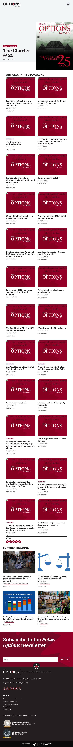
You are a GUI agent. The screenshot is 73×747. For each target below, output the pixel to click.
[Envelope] (13, 541)
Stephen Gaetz (10, 583)
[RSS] (20, 688)
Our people (7, 709)
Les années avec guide (16, 402)
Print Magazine (10, 46)
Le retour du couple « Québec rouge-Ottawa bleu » (51, 253)
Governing (10, 139)
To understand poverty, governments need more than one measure (52, 578)
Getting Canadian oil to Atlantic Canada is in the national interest (18, 617)
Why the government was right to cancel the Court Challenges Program (52, 486)
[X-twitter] (19, 541)
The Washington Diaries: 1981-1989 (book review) (20, 368)
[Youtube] (10, 688)
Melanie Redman (22, 583)
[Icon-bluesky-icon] (7, 541)
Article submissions (10, 701)
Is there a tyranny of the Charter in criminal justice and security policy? (20, 180)
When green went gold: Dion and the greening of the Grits (51, 368)
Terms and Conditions (21, 715)
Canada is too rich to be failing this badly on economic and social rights (53, 618)
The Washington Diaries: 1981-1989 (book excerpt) (20, 329)
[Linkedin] (10, 541)
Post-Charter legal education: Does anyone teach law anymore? (51, 525)
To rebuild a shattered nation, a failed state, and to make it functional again (52, 141)
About (6, 696)
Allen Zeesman (45, 583)
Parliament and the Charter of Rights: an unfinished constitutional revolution (20, 254)
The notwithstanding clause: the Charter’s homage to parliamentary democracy (20, 527)
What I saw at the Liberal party (52, 328)
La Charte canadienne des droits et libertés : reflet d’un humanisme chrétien (19, 484)
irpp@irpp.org (23, 683)
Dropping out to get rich (49, 178)
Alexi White (44, 624)
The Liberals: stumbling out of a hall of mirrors (52, 217)
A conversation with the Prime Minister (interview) (52, 102)
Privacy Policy (7, 715)
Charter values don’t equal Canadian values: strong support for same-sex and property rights (20, 444)
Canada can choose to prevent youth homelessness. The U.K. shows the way (17, 578)
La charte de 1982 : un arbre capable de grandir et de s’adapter (19, 292)
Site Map (34, 715)
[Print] (16, 541)
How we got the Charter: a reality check (52, 439)
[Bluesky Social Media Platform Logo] (7, 688)
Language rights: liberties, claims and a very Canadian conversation (19, 103)
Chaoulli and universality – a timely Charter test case (19, 217)
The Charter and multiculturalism (14, 143)
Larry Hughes (9, 621)
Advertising (7, 707)
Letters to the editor (10, 704)
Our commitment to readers (13, 699)
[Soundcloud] (13, 688)
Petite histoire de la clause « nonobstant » (51, 291)
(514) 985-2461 (9, 683)
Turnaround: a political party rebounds (51, 403)
